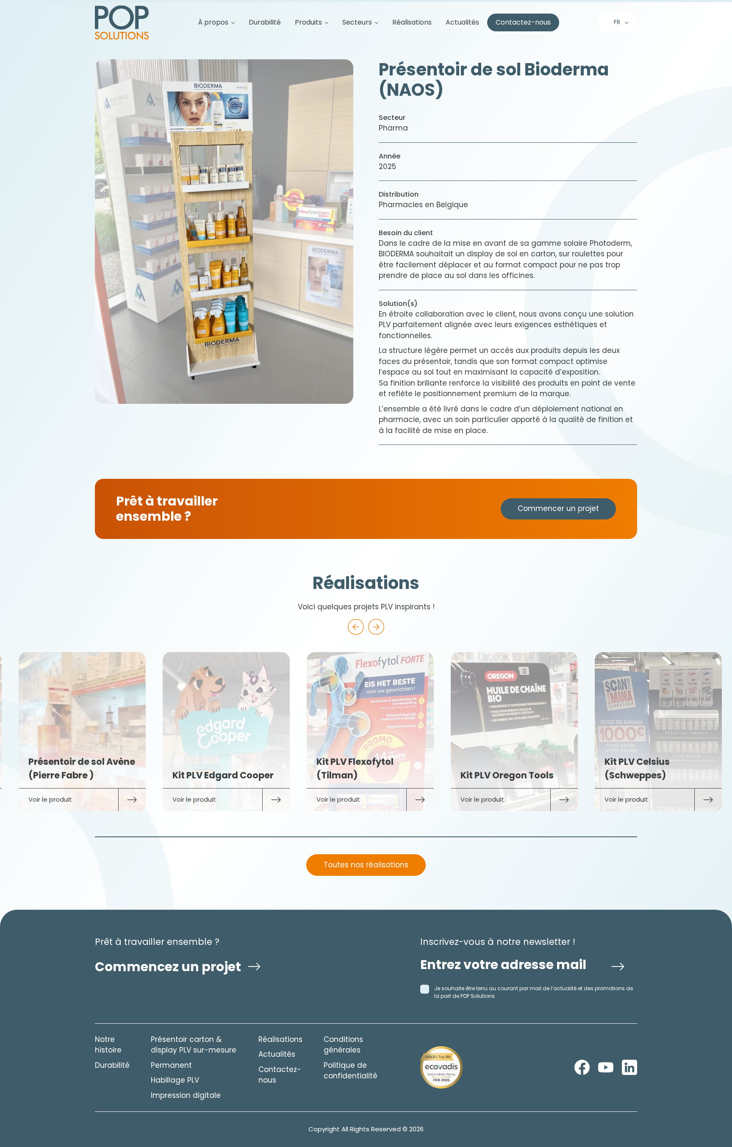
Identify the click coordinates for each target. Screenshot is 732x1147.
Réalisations (412, 22)
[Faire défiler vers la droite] (376, 627)
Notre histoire (108, 1044)
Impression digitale (186, 1095)
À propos (213, 22)
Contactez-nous (523, 22)
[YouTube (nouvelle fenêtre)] (605, 1067)
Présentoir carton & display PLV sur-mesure (193, 1044)
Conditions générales (343, 1044)
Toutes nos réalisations (366, 865)
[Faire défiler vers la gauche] (356, 627)
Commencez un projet (168, 967)
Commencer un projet (558, 508)
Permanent (171, 1065)
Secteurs (357, 22)
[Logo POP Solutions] (441, 1067)
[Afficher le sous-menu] (230, 22)
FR (617, 22)
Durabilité (265, 22)
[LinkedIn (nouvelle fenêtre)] (629, 1067)
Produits (308, 22)
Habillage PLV (175, 1080)
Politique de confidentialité (350, 1070)
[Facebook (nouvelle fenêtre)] (582, 1067)
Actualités (462, 22)
